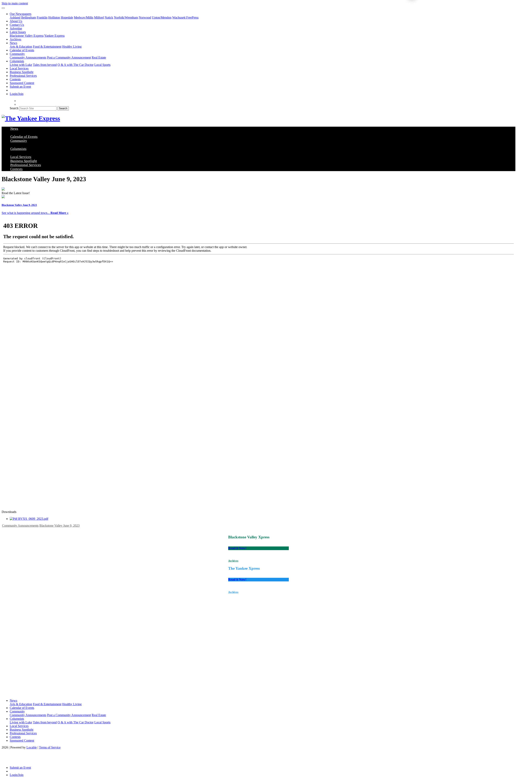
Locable (31, 747)
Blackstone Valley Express (27, 35)
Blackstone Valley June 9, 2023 (59, 525)
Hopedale (67, 17)
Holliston (54, 17)
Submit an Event (20, 86)
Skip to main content (15, 3)
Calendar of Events (22, 50)
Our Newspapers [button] (20, 14)
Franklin (42, 17)
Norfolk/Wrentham (126, 17)
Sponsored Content (22, 83)
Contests (15, 79)
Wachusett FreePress (185, 17)
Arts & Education (21, 46)
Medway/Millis (83, 17)
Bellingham (28, 17)
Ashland (15, 17)
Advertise (16, 28)
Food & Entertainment (47, 46)
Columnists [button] (17, 61)
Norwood (145, 17)
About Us (16, 21)
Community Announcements (28, 57)
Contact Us (17, 24)
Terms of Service (50, 747)
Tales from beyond (45, 64)
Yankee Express (54, 35)
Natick (109, 17)
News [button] (13, 43)
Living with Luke (21, 64)
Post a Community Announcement (69, 57)
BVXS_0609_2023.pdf (32, 518)
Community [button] (17, 54)
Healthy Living (72, 46)
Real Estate (99, 57)
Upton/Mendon (161, 17)
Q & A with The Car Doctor (76, 64)
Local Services (19, 68)
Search (14, 108)
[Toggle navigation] (3, 8)
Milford (99, 17)
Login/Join (16, 94)
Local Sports (102, 64)
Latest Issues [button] (18, 32)
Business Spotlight (21, 72)
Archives (15, 39)
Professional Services (23, 75)
